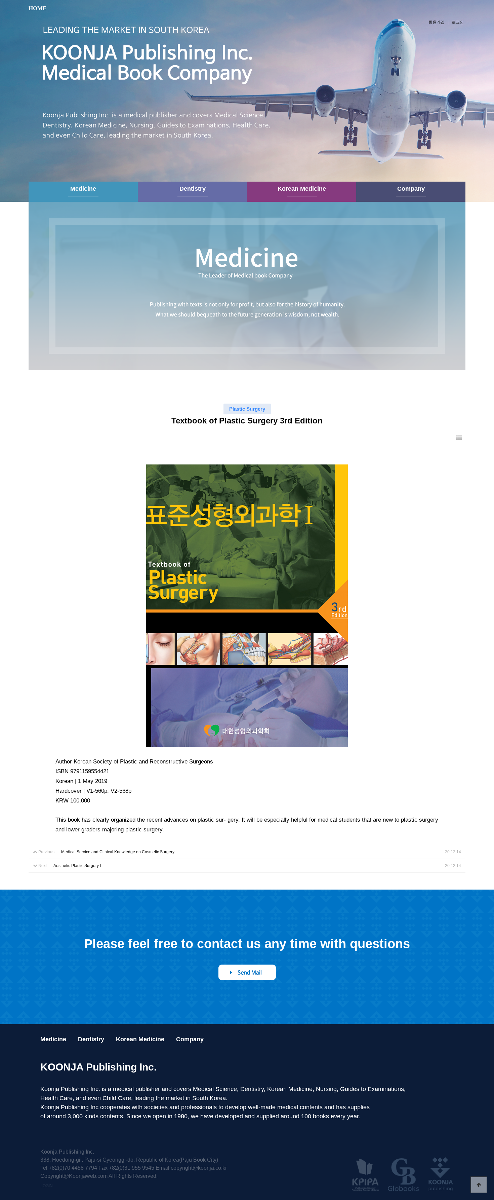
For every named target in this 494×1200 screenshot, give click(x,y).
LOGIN (46, 1186)
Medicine (83, 188)
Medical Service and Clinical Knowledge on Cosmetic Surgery (117, 852)
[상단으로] (478, 1184)
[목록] (459, 438)
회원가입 (436, 22)
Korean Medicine (302, 188)
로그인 (458, 22)
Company (411, 188)
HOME (37, 8)
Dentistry (192, 188)
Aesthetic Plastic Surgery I (77, 865)
